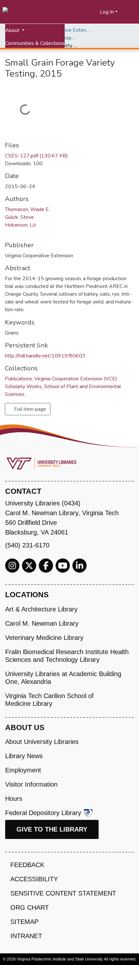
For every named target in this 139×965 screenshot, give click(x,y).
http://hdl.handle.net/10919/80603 (45, 355)
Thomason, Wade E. (27, 209)
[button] (95, 12)
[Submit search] (87, 12)
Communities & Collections (35, 43)
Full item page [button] (29, 409)
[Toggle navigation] (130, 11)
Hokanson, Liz (20, 224)
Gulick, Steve (19, 217)
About (13, 30)
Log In (107, 12)
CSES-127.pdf (36, 155)
